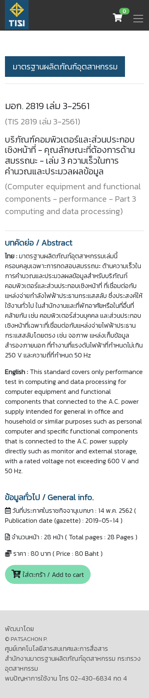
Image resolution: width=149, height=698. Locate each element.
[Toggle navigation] (138, 18)
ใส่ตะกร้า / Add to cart (52, 574)
